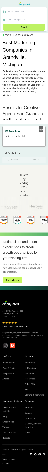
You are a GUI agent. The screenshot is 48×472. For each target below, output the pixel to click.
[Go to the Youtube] (35, 454)
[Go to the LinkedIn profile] (30, 454)
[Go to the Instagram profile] (44, 454)
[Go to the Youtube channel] (39, 454)
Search (24, 27)
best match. (35, 119)
